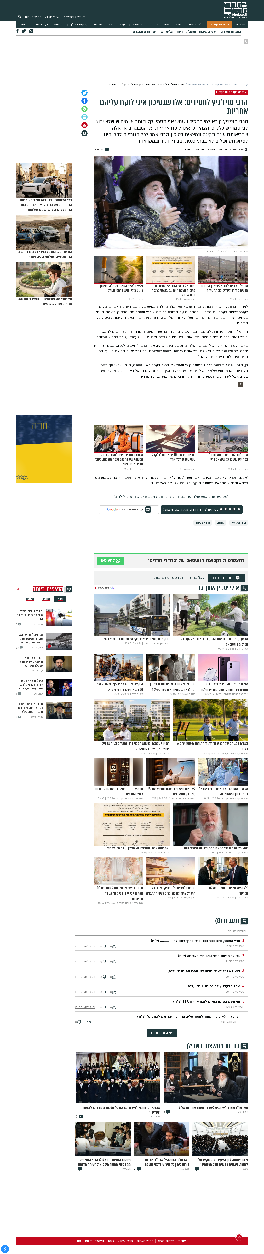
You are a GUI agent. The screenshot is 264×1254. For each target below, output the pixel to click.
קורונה (220, 522)
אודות (182, 1241)
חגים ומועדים (141, 31)
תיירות (98, 24)
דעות (123, 24)
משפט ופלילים (173, 24)
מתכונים (59, 24)
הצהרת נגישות (94, 1241)
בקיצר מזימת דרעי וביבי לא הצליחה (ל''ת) (209, 956)
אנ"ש (169, 31)
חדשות (240, 24)
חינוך (179, 31)
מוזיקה (153, 24)
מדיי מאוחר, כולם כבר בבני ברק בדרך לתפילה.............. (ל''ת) (195, 941)
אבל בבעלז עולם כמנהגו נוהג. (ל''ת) (213, 986)
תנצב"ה (191, 31)
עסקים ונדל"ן (79, 24)
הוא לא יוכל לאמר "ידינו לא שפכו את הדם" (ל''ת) (203, 971)
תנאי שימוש (125, 1241)
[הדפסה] (84, 117)
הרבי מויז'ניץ (238, 522)
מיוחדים (158, 31)
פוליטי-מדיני (196, 24)
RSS (111, 1241)
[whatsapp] (84, 109)
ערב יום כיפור (202, 522)
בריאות (137, 24)
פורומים (24, 24)
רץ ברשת (42, 24)
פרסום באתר (166, 1241)
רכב (110, 24)
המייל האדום (33, 17)
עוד (78, 1241)
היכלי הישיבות (208, 31)
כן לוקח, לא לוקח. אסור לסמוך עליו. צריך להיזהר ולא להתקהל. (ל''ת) (187, 1016)
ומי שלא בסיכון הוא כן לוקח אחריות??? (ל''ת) (206, 1001)
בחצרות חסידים (231, 31)
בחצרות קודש (220, 24)
